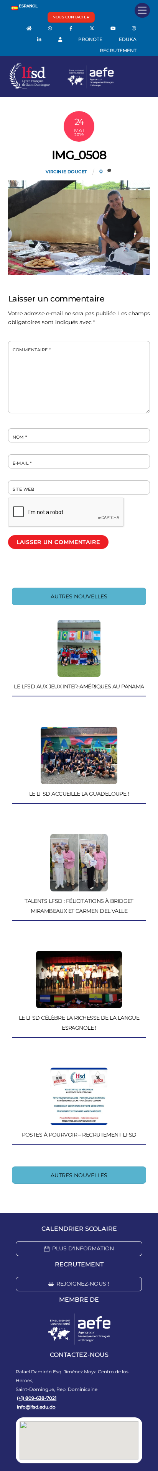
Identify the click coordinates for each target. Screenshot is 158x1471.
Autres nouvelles (79, 596)
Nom (20, 437)
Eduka (128, 39)
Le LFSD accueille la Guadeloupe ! (79, 793)
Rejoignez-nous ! (82, 1283)
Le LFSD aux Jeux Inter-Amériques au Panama (79, 686)
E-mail (22, 463)
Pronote (90, 39)
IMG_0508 (79, 155)
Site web (24, 489)
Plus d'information (83, 1248)
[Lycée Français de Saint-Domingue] (61, 87)
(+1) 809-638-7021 (36, 1398)
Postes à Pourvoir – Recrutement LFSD (79, 1134)
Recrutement (118, 50)
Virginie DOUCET (66, 171)
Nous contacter (71, 17)
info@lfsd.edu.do (36, 1407)
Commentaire (32, 349)
